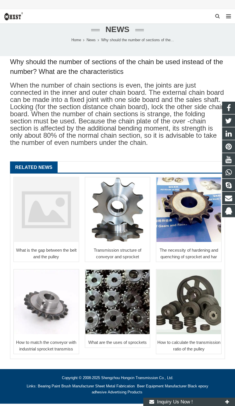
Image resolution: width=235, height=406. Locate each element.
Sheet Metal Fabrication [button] (115, 386)
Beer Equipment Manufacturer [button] (162, 386)
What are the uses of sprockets (117, 342)
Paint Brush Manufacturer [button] (73, 386)
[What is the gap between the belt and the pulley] (46, 210)
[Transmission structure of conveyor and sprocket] (117, 210)
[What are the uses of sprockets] (117, 302)
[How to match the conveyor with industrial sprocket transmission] (46, 302)
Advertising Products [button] (125, 392)
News (117, 29)
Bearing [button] (44, 386)
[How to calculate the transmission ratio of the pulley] (188, 302)
